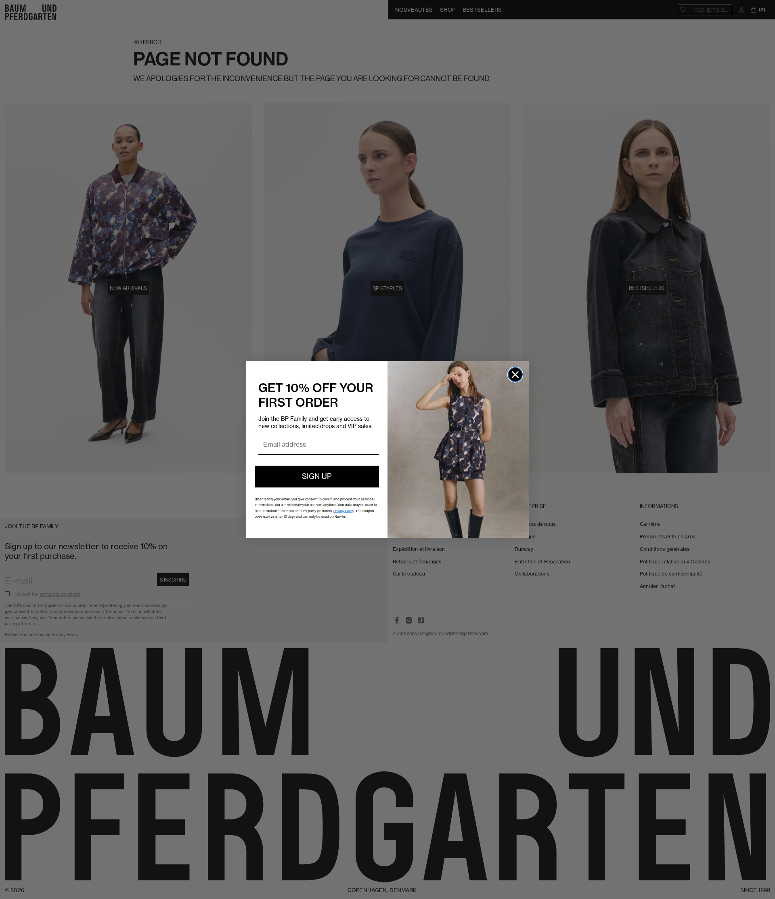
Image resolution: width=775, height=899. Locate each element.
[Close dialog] (515, 375)
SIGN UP (317, 476)
